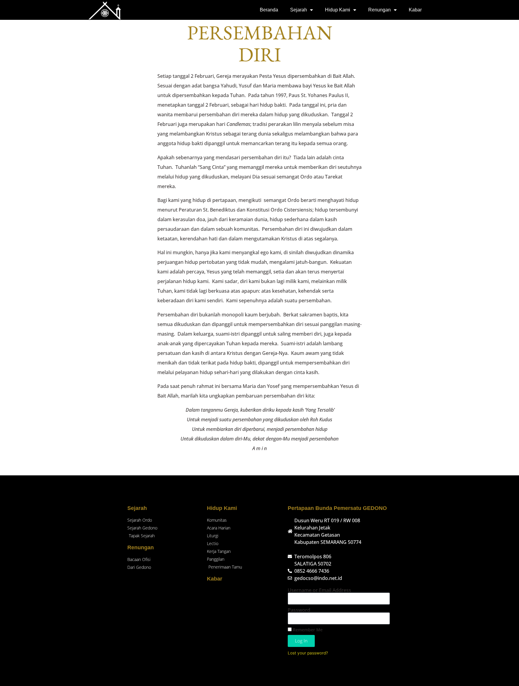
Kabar (415, 9)
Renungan (379, 9)
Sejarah (298, 9)
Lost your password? (308, 653)
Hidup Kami (337, 9)
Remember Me (307, 629)
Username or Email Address (319, 590)
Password (299, 610)
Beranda (269, 9)
